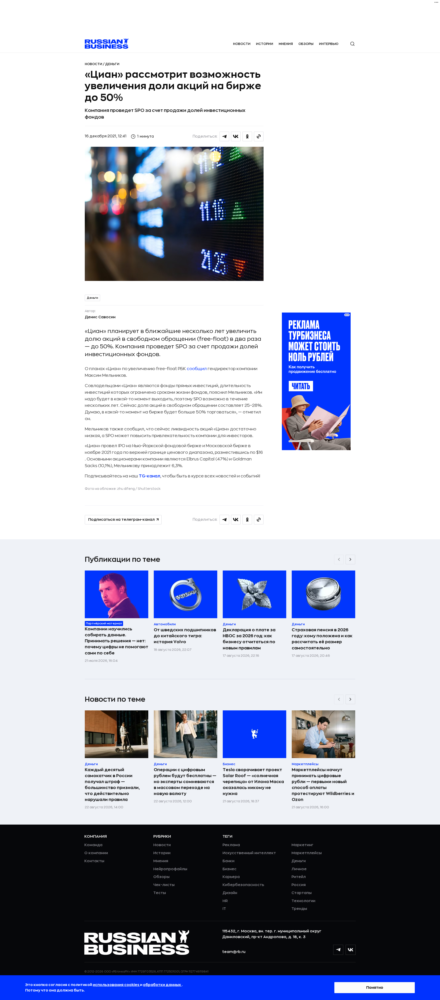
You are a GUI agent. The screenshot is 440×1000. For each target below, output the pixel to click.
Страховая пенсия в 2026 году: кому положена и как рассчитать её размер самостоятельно (322, 639)
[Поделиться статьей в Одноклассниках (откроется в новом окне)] (247, 136)
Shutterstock (149, 488)
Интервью (328, 43)
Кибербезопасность (243, 885)
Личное (299, 869)
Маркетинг (302, 845)
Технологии (303, 901)
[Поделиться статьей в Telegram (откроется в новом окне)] (224, 136)
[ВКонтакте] (351, 950)
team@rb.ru (233, 952)
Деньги (112, 64)
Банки (228, 861)
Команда (93, 845)
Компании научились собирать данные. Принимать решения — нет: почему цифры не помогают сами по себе (116, 641)
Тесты (159, 893)
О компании (96, 853)
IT (224, 909)
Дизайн (230, 893)
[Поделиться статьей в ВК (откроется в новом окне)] (236, 136)
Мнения (286, 43)
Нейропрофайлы (170, 869)
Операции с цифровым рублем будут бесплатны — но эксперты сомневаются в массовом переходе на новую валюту (185, 782)
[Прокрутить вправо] (350, 559)
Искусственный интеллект (249, 853)
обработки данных (162, 985)
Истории (264, 43)
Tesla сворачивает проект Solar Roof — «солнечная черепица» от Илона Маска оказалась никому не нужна (253, 782)
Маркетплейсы (307, 853)
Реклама (231, 845)
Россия (299, 885)
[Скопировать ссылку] (259, 136)
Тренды (299, 909)
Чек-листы (164, 885)
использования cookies (116, 985)
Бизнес (229, 869)
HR (225, 901)
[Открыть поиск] (352, 44)
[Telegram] (338, 950)
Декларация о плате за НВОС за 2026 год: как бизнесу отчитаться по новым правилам (249, 639)
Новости (241, 43)
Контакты (94, 861)
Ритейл (299, 877)
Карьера (231, 877)
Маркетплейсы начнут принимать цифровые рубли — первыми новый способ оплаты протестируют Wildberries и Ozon (323, 785)
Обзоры (306, 43)
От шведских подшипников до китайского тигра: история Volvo (185, 636)
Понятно (374, 987)
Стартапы (302, 893)
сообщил (197, 369)
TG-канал (149, 476)
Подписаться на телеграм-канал (121, 519)
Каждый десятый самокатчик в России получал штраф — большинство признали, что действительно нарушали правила (112, 785)
